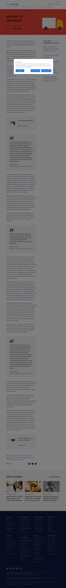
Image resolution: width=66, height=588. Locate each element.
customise (19, 70)
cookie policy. (29, 67)
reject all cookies (35, 70)
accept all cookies (46, 70)
